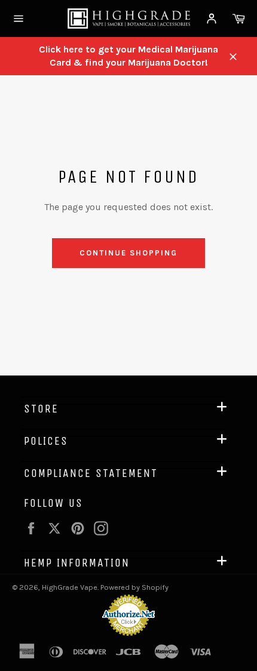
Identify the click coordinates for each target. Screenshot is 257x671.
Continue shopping (128, 252)
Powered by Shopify (134, 587)
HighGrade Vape (69, 587)
